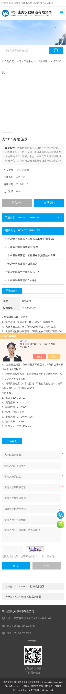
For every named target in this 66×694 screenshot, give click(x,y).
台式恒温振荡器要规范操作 (22, 247)
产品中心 (28, 61)
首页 (18, 61)
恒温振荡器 (44, 61)
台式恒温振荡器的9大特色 (22, 280)
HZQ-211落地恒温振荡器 (28, 596)
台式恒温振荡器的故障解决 (22, 263)
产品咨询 (16, 202)
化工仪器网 (34, 690)
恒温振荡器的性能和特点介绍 (23, 272)
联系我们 (49, 202)
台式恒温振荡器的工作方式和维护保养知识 (31, 238)
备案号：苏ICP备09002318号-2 (37, 686)
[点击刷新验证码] (35, 549)
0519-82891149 (60, 515)
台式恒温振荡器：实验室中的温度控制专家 (31, 255)
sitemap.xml (47, 690)
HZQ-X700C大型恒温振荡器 (29, 586)
